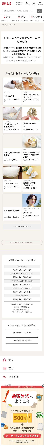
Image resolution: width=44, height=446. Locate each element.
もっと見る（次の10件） (21, 226)
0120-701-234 (23, 277)
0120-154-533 (23, 292)
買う (8, 17)
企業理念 (8, 385)
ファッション (14, 20)
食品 (31, 20)
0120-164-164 (23, 270)
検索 (39, 11)
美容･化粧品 (25, 20)
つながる (38, 17)
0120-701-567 (23, 284)
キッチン (38, 20)
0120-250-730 (23, 299)
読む (23, 17)
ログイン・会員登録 (19, 3)
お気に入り (4, 20)
